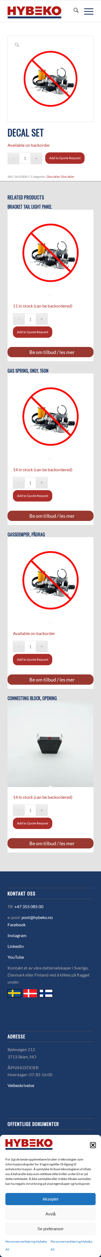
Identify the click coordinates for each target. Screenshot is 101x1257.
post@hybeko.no (37, 917)
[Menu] (86, 11)
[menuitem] (73, 11)
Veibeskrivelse (21, 1085)
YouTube (16, 957)
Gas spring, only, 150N (28, 371)
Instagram (17, 935)
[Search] (73, 11)
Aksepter (50, 1199)
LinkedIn (16, 946)
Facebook (17, 924)
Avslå (50, 1214)
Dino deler (53, 176)
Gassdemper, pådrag (26, 534)
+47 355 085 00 (28, 906)
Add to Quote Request (65, 158)
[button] (93, 1145)
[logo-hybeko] (42, 11)
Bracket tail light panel (30, 207)
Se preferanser (50, 1228)
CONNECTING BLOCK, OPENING (32, 698)
